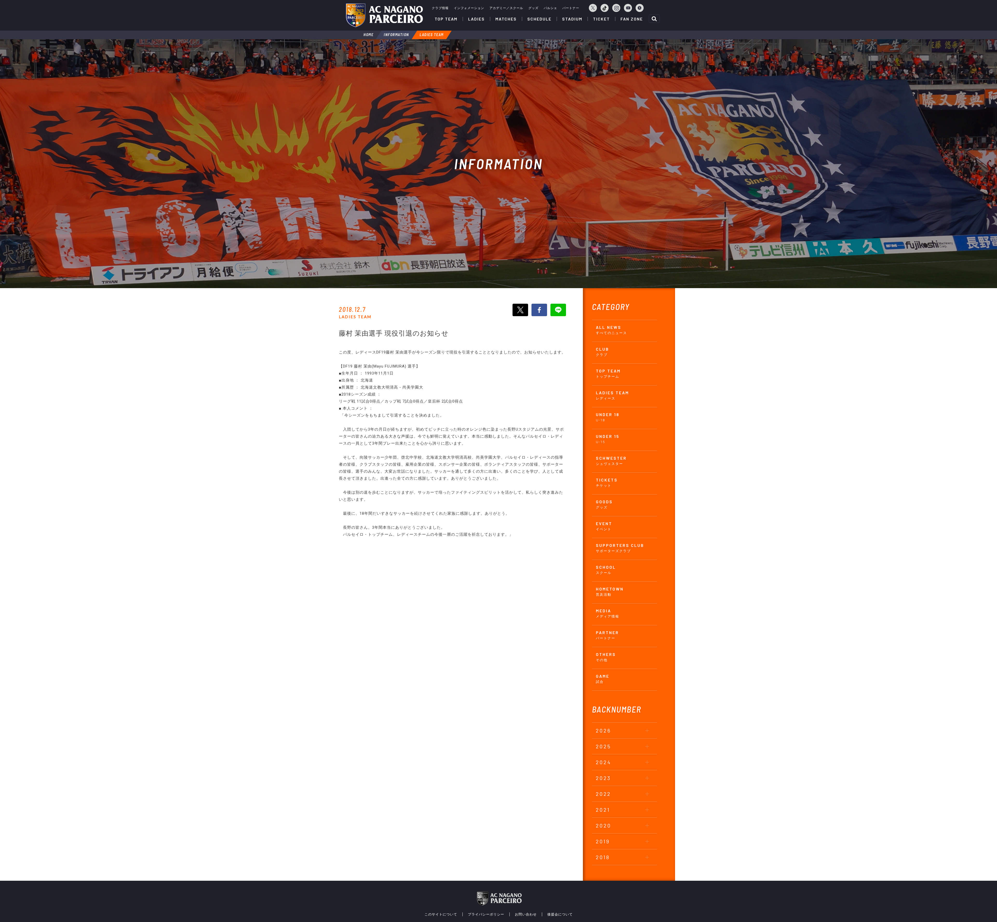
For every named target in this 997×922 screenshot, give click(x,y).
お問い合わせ (526, 914)
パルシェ (550, 8)
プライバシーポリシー (486, 914)
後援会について (560, 914)
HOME (368, 34)
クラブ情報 (440, 8)
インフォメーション (469, 8)
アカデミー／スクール (506, 8)
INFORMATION (396, 34)
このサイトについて (441, 914)
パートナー (570, 8)
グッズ (533, 8)
